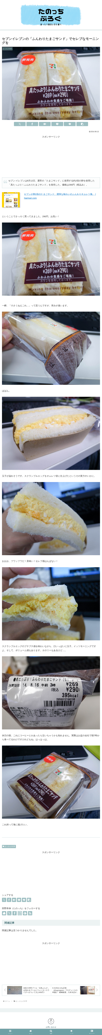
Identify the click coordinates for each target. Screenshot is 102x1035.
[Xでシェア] (20, 124)
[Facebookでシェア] (32, 124)
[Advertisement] (51, 156)
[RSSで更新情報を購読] (30, 913)
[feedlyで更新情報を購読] (25, 913)
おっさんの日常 (10, 846)
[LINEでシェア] (70, 124)
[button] (82, 124)
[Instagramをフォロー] (20, 913)
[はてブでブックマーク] (45, 124)
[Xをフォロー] (9, 913)
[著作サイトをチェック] (4, 913)
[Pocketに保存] (57, 124)
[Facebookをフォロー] (14, 913)
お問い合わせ (51, 1027)
